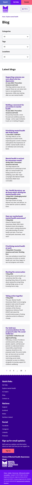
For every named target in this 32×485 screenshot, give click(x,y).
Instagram (5, 429)
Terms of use (15, 473)
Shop (3, 395)
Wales (4, 414)
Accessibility (7, 475)
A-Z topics (5, 392)
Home (3, 16)
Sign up (8, 451)
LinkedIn (5, 432)
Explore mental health (12, 16)
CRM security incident (24, 473)
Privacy (5, 473)
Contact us (5, 398)
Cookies (10, 473)
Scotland (5, 410)
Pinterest (5, 436)
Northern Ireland (7, 417)
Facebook (5, 426)
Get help (16, 2)
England (4, 407)
